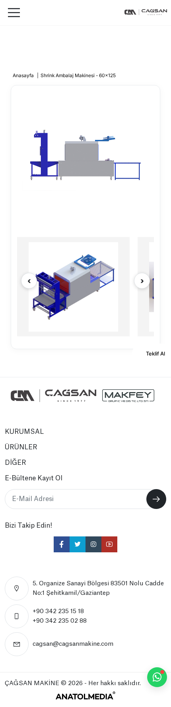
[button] (142, 281)
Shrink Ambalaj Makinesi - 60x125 (78, 75)
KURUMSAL (24, 432)
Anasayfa (23, 75)
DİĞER (15, 463)
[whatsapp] (157, 677)
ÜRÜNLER (21, 447)
